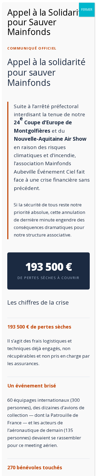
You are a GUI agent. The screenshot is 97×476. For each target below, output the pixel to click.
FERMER (86, 9)
